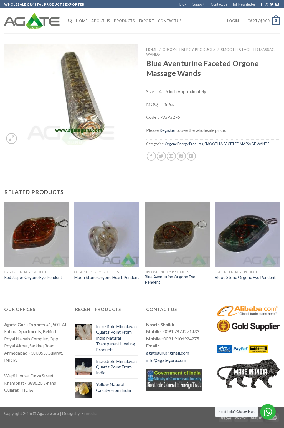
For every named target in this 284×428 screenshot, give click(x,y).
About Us (100, 21)
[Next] (279, 249)
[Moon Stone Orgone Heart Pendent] (106, 234)
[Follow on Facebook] (261, 4)
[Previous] (4, 249)
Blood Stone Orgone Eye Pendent (245, 277)
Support (198, 4)
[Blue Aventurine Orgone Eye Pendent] (177, 234)
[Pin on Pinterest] (181, 156)
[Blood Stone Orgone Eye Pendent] (247, 234)
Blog (182, 4)
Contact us (219, 4)
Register (167, 130)
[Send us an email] (277, 4)
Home (81, 21)
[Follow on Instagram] (266, 4)
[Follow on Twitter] (271, 4)
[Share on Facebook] (151, 156)
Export (146, 21)
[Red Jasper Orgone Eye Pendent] (36, 234)
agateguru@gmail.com (167, 352)
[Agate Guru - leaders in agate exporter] (32, 21)
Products (124, 21)
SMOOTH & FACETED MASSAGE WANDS (236, 144)
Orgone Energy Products (189, 49)
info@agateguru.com (166, 360)
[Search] (70, 21)
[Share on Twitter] (161, 156)
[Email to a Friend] (171, 156)
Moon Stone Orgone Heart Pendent (106, 277)
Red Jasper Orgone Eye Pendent (33, 277)
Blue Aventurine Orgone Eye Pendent (170, 279)
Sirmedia (89, 413)
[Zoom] (11, 138)
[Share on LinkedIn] (191, 156)
